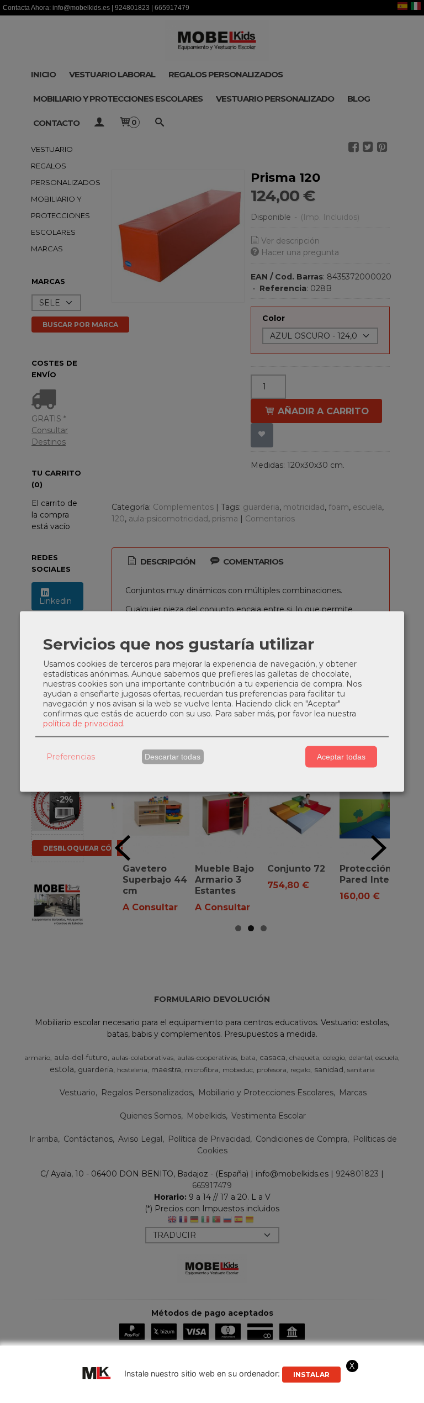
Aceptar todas (341, 756)
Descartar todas (172, 756)
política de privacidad (83, 723)
